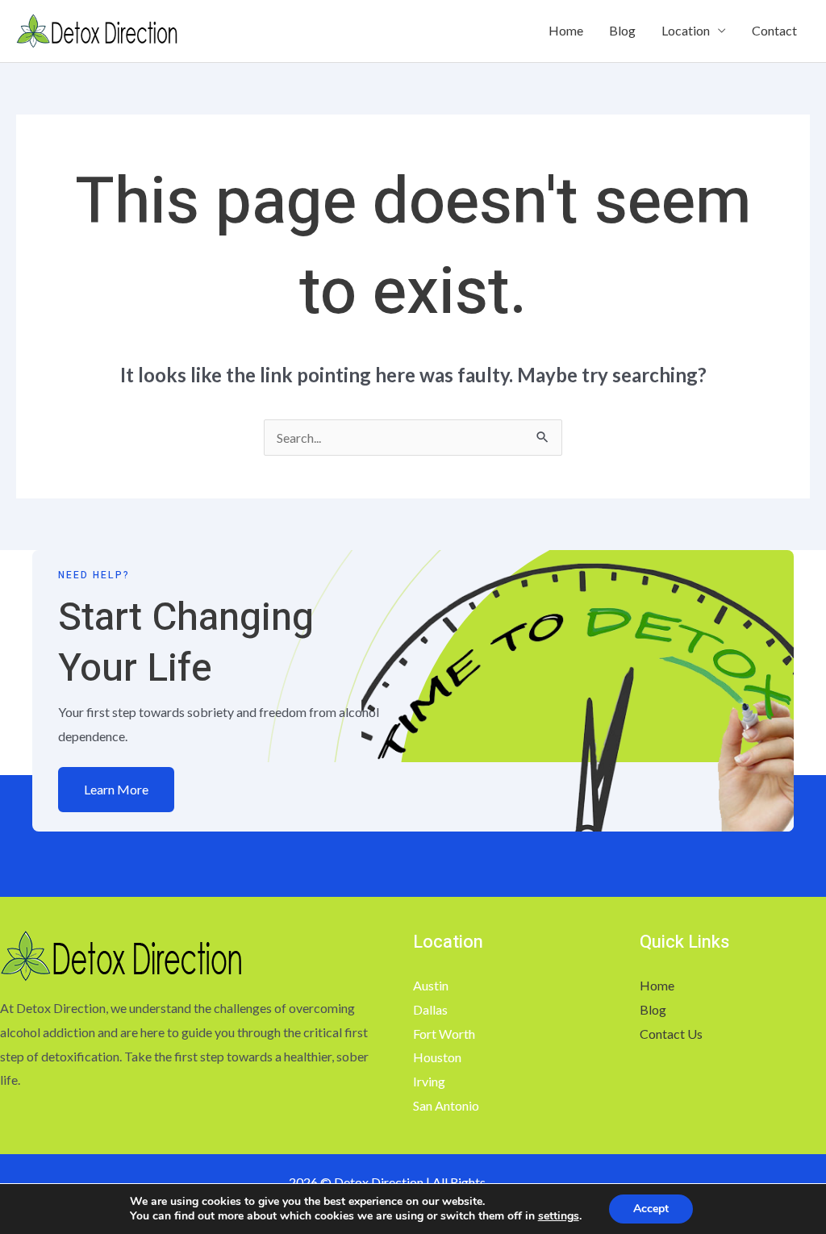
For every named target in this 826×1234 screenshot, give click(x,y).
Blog (622, 30)
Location (685, 30)
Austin (430, 985)
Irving (429, 1081)
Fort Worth (444, 1033)
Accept (651, 1208)
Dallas (430, 1009)
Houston (437, 1057)
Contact (774, 30)
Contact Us (671, 1033)
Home (566, 30)
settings (558, 1216)
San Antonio (446, 1105)
